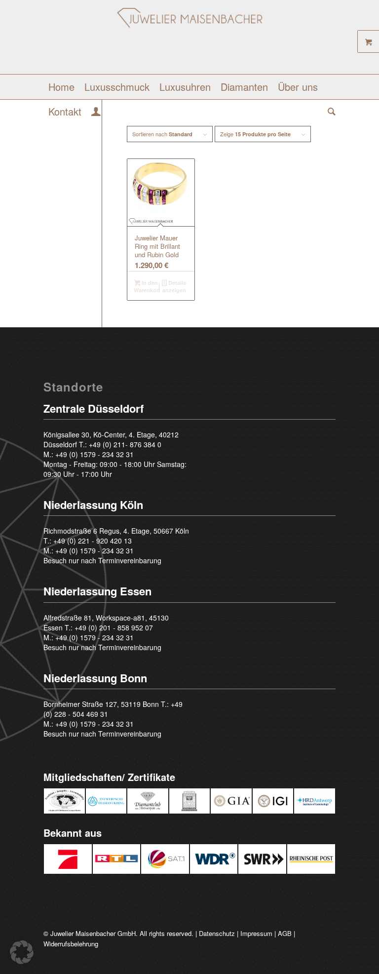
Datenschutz (217, 933)
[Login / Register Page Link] (96, 112)
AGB (285, 933)
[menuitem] (61, 87)
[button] (21, 952)
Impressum (256, 933)
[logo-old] (189, 40)
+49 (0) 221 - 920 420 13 (92, 540)
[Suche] (329, 111)
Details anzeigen (174, 286)
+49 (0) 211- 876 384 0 (125, 444)
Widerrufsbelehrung (70, 943)
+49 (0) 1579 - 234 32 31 (94, 454)
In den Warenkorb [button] (147, 286)
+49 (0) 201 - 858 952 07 (114, 627)
